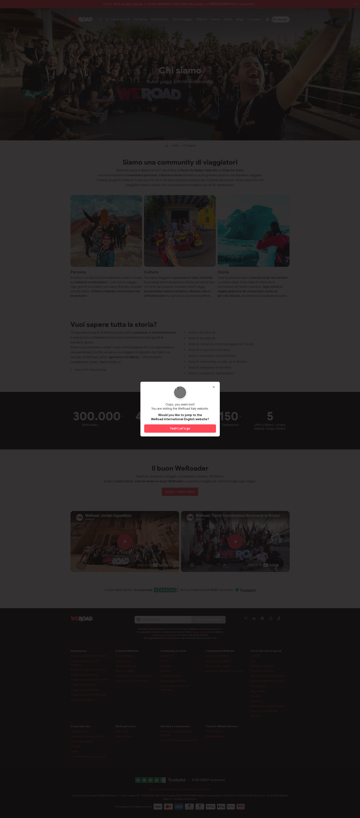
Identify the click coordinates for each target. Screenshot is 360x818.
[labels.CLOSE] (214, 387)
